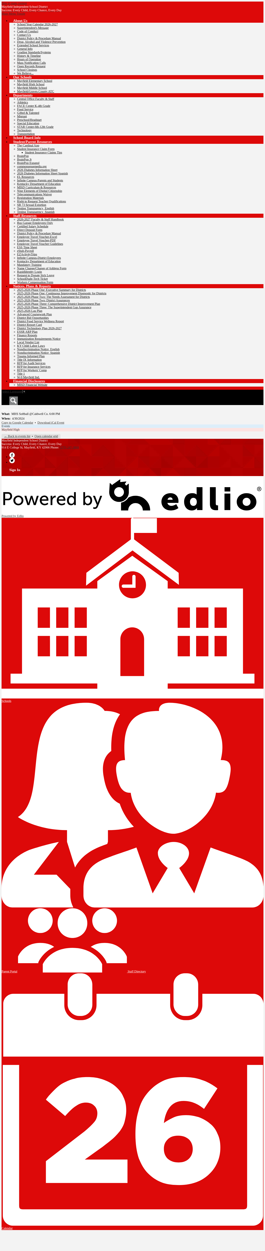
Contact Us (24, 34)
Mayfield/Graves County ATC (35, 91)
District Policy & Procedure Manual (39, 38)
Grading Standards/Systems (34, 52)
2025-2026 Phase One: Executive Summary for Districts (51, 289)
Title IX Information (29, 359)
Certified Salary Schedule (32, 226)
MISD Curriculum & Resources (36, 187)
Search (13, 400)
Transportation (26, 133)
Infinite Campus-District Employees (39, 257)
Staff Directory (136, 971)
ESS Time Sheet (27, 247)
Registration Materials (30, 198)
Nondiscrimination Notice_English (38, 349)
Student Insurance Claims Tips (43, 152)
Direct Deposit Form (29, 230)
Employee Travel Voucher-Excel (37, 237)
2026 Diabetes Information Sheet (37, 170)
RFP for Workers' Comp (32, 370)
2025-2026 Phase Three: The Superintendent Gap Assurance (54, 307)
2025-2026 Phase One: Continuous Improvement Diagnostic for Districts (61, 293)
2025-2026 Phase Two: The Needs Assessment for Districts (53, 296)
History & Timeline (29, 55)
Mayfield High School (30, 84)
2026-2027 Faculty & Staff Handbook (40, 219)
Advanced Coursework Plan (34, 314)
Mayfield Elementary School (34, 80)
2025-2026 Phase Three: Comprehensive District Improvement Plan (58, 303)
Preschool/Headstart (29, 119)
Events (6, 426)
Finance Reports (27, 335)
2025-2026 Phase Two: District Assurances (43, 300)
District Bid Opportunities (33, 317)
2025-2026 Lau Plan (29, 310)
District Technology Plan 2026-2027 (39, 328)
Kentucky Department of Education (39, 184)
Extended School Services (33, 45)
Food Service (25, 109)
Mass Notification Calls (31, 62)
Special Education (28, 123)
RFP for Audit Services (31, 363)
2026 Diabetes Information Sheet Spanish (42, 173)
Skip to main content (14, 3)
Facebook (12, 455)
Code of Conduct (27, 31)
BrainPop (23, 156)
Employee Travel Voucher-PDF (36, 240)
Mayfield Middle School (32, 87)
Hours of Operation (29, 59)
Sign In (14, 470)
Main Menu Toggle (13, 13)
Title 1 (21, 373)
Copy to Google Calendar (17, 422)
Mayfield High (11, 429)
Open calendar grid (46, 436)
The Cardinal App (28, 145)
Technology (24, 130)
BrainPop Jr (24, 159)
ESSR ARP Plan (27, 331)
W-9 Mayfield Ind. (28, 377)
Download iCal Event (50, 422)
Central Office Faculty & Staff (35, 99)
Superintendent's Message (33, 27)
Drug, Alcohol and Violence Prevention (41, 41)
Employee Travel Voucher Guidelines (40, 244)
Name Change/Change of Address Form (41, 268)
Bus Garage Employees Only (35, 223)
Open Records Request (31, 66)
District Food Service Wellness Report (40, 321)
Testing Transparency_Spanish (36, 211)
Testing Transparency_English (35, 208)
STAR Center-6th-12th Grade (35, 126)
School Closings (27, 69)
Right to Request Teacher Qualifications (41, 201)
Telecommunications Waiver (34, 194)
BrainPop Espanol (28, 163)
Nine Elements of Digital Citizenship (39, 191)
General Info (25, 48)
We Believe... (25, 73)
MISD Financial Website (32, 384)
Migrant (22, 116)
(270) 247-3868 (69, 447)
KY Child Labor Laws (31, 345)
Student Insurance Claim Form (36, 149)
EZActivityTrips (27, 254)
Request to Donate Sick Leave (35, 275)
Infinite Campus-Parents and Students (40, 180)
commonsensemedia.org (32, 166)
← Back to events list (17, 436)
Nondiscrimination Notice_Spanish (38, 352)
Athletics (22, 102)
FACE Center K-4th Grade (33, 106)
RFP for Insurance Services (33, 366)
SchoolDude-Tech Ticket (32, 278)
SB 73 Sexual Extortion (31, 204)
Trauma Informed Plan (31, 356)
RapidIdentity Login (29, 271)
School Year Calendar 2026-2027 (37, 24)
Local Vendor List (28, 342)
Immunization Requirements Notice (39, 338)
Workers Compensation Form (35, 282)
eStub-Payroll (25, 250)
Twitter (12, 460)
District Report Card (29, 324)
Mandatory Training (29, 264)
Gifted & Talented (28, 113)
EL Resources (25, 177)
